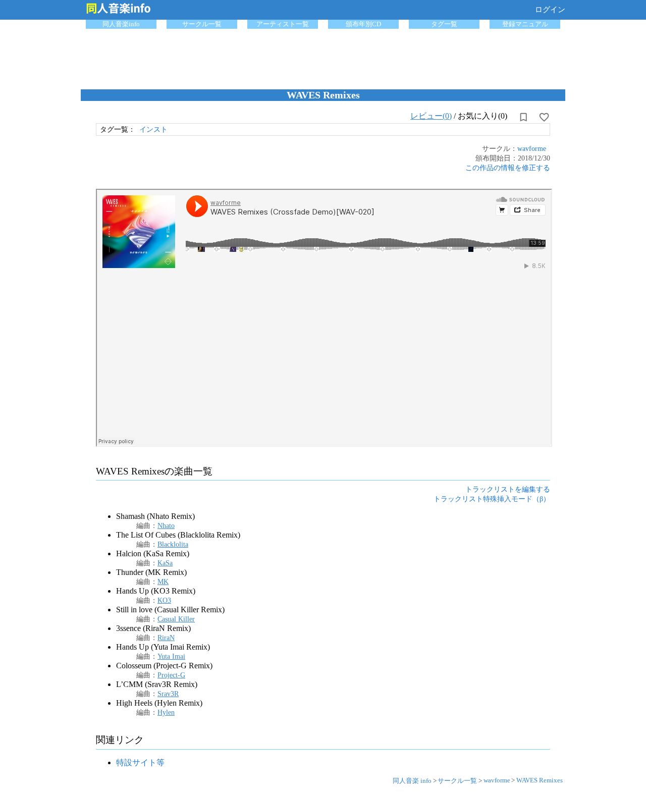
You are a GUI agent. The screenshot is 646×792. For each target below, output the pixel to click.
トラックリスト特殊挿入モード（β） (492, 499)
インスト (153, 129)
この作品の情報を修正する (507, 168)
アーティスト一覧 (282, 24)
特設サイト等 (140, 762)
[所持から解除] (523, 117)
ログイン (550, 10)
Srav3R (168, 694)
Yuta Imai (171, 656)
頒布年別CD (363, 24)
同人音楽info (121, 24)
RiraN (166, 637)
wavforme (531, 148)
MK (163, 581)
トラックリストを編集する (507, 489)
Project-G (171, 675)
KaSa (165, 563)
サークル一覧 (202, 24)
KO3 (164, 600)
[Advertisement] (323, 56)
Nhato (166, 525)
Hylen (166, 712)
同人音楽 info (412, 780)
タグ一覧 (444, 24)
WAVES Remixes (539, 780)
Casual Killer (176, 619)
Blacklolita (172, 544)
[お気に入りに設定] (544, 117)
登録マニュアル (525, 24)
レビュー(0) (431, 116)
